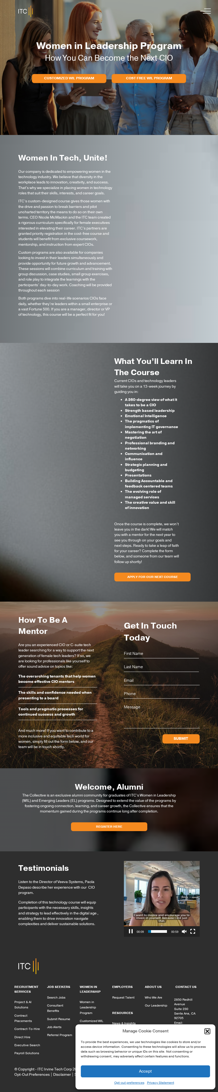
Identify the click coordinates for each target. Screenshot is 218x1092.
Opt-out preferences (129, 1083)
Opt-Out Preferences (32, 1074)
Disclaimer (62, 1074)
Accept (145, 1071)
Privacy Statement (160, 1083)
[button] (207, 1031)
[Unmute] (184, 931)
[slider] (157, 931)
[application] (162, 899)
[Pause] (130, 931)
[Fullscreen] (192, 931)
